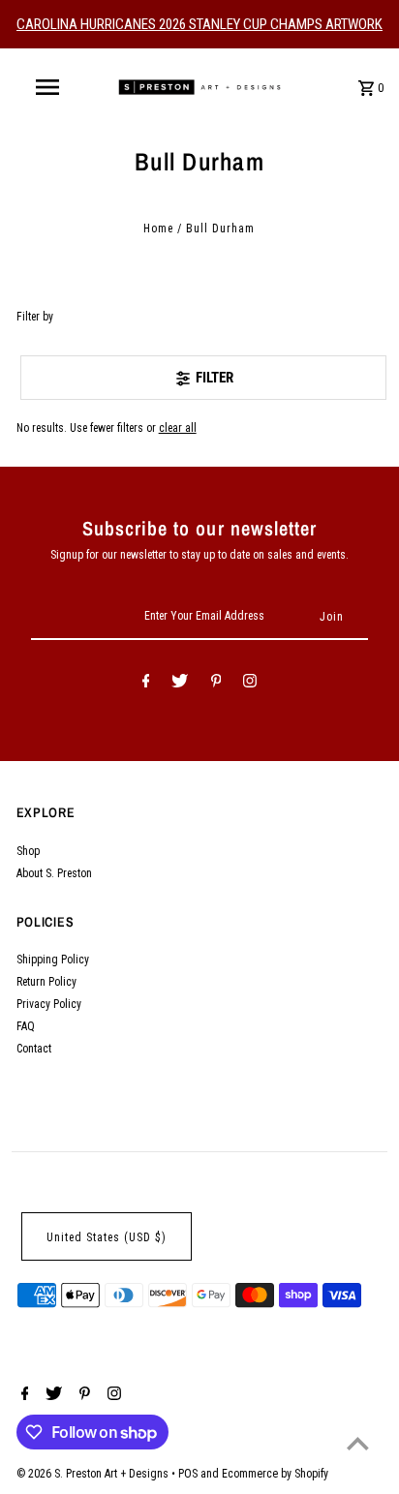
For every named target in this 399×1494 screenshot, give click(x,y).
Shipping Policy (52, 959)
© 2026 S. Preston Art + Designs (93, 1473)
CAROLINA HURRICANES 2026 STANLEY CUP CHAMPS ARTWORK (199, 24)
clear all (178, 428)
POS (188, 1473)
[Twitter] (179, 683)
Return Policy (46, 982)
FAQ (25, 1026)
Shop (28, 851)
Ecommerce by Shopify (275, 1473)
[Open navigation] (49, 87)
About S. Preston (54, 873)
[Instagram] (250, 683)
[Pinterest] (216, 683)
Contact (33, 1048)
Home (158, 228)
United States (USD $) (106, 1237)
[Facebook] (146, 683)
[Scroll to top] (358, 1443)
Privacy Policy (48, 1004)
